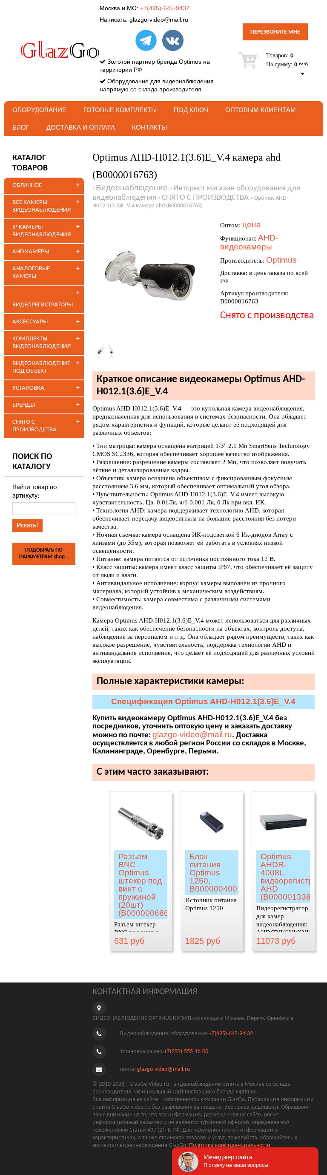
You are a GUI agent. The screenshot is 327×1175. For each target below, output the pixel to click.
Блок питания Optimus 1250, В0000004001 (215, 872)
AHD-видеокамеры (249, 242)
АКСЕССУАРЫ (30, 322)
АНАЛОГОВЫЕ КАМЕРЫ (31, 273)
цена (251, 224)
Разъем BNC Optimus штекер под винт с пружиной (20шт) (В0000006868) (147, 884)
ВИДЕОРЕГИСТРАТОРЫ (42, 305)
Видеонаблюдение (132, 187)
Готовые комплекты (120, 109)
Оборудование (39, 109)
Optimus (281, 259)
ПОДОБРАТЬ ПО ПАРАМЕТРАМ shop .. (44, 553)
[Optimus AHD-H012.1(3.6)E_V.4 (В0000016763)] (152, 275)
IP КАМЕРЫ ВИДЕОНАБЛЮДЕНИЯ (41, 231)
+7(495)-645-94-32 (231, 1034)
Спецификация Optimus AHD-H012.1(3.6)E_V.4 (203, 701)
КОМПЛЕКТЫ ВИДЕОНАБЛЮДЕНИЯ (41, 343)
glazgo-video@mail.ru (158, 19)
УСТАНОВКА (28, 388)
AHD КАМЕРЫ (30, 252)
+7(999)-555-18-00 (186, 1051)
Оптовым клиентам (260, 109)
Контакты (149, 127)
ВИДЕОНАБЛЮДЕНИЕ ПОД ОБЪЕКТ (41, 367)
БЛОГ (20, 127)
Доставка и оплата (80, 127)
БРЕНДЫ (23, 405)
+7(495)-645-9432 (164, 8)
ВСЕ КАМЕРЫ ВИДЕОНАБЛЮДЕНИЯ (41, 206)
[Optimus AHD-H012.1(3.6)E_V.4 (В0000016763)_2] (107, 350)
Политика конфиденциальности (229, 1145)
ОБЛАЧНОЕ (27, 185)
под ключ (191, 109)
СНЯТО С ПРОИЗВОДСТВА (34, 426)
